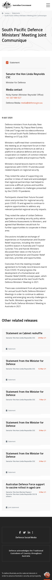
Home (7, 13)
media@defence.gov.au (32, 102)
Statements (16, 13)
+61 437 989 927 (13, 97)
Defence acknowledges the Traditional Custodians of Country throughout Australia (26, 553)
